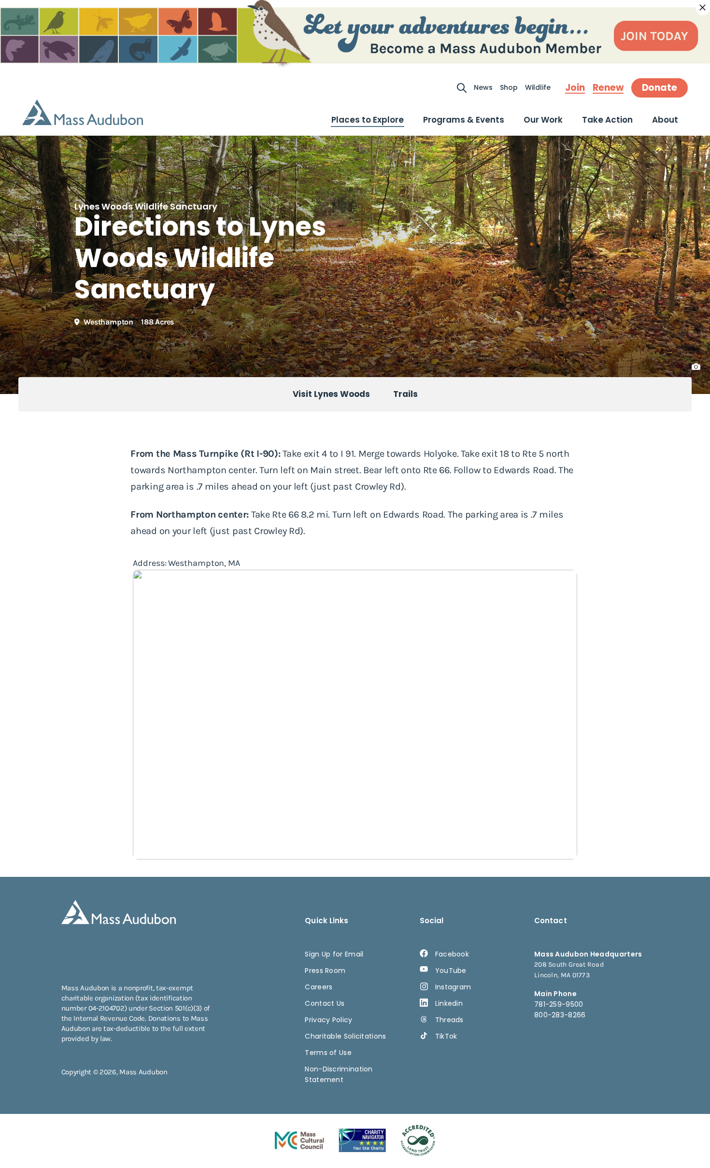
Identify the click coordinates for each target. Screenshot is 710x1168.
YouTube (451, 970)
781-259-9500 (558, 1004)
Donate (659, 87)
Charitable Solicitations (345, 1036)
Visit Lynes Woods (331, 394)
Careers (318, 987)
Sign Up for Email (334, 954)
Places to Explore (367, 120)
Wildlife (538, 87)
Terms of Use (328, 1052)
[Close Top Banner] (703, 7)
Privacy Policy (328, 1020)
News (483, 87)
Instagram (453, 987)
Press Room (325, 970)
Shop (509, 87)
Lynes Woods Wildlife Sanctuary (145, 206)
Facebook (452, 954)
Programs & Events (463, 120)
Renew (608, 88)
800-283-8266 (560, 1015)
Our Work (543, 120)
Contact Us (324, 1003)
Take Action (607, 120)
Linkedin (449, 1003)
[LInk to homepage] (82, 112)
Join (575, 88)
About (665, 120)
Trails (405, 394)
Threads (449, 1020)
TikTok (446, 1036)
